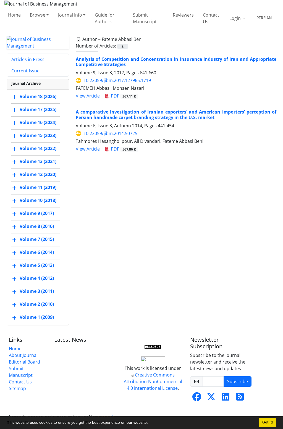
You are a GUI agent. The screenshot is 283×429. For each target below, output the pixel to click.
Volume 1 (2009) (37, 317)
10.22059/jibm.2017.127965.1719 (117, 80)
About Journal (23, 355)
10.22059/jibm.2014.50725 (110, 133)
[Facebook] (196, 398)
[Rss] (240, 398)
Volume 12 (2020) (38, 174)
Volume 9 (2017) (37, 213)
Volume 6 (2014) (37, 252)
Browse (37, 15)
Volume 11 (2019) (38, 187)
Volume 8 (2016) (37, 226)
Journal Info (70, 15)
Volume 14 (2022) (38, 148)
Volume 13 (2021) (38, 161)
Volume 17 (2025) (38, 109)
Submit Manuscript (145, 18)
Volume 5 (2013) (37, 265)
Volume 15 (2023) (38, 135)
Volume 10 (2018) (38, 200)
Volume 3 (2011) (37, 291)
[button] (150, 423)
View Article (88, 96)
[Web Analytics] (153, 346)
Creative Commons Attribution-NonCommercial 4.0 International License (153, 381)
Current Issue (25, 71)
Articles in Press (27, 59)
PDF (123, 96)
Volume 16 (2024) (38, 122)
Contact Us (211, 18)
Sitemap (17, 388)
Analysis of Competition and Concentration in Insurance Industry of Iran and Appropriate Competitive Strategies (176, 61)
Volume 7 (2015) (37, 239)
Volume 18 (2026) (38, 96)
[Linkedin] (225, 398)
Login (235, 18)
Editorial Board (24, 362)
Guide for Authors (104, 18)
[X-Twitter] (211, 398)
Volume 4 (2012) (37, 278)
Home (14, 15)
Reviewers (183, 15)
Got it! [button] (267, 422)
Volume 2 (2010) (37, 304)
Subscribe (237, 381)
